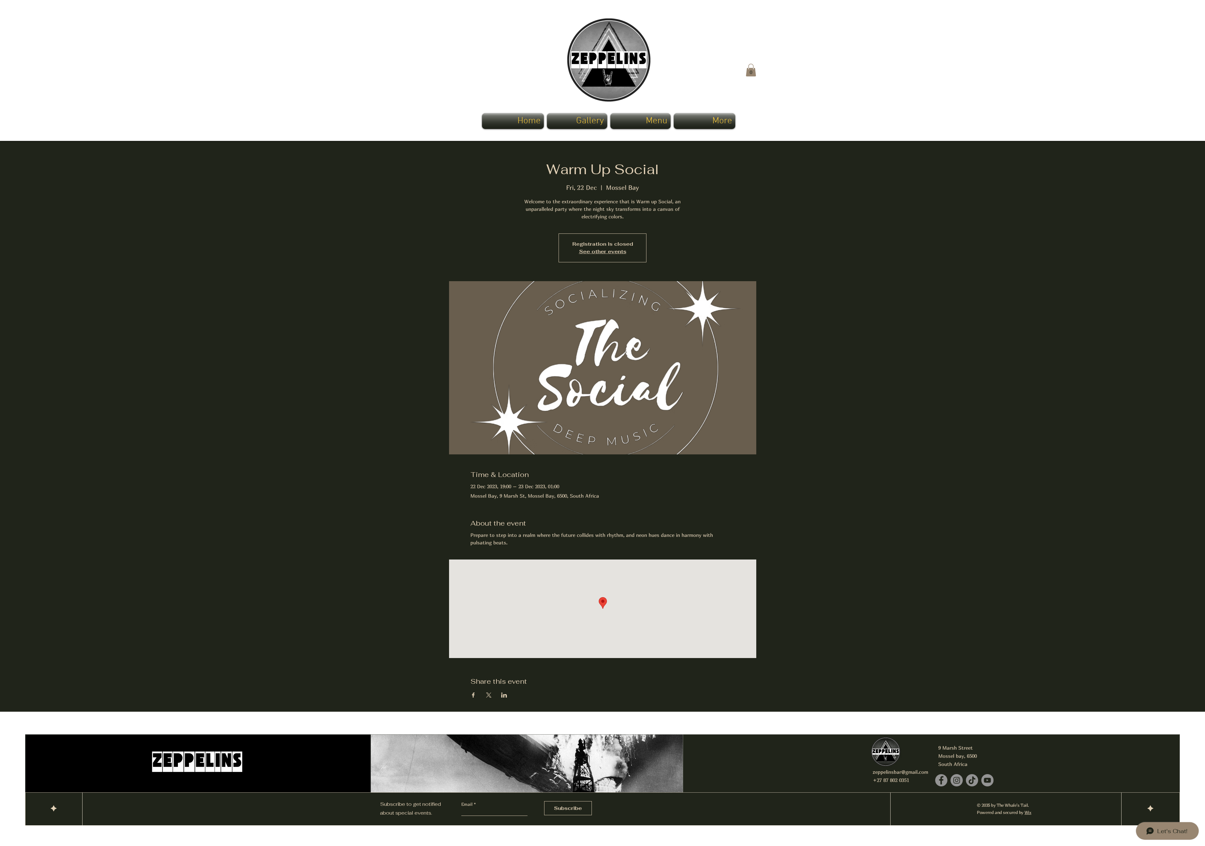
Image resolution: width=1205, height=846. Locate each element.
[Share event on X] (489, 695)
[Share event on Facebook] (473, 695)
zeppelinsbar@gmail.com (900, 772)
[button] (751, 70)
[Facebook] (941, 780)
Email (467, 804)
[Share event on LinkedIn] (504, 695)
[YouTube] (987, 780)
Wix (1028, 812)
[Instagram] (957, 780)
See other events (602, 251)
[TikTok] (972, 780)
